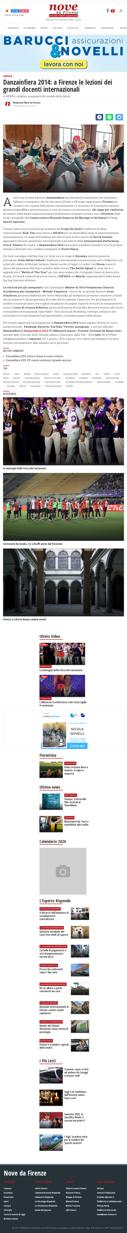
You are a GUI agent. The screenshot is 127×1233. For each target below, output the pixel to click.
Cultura (57, 28)
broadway (86, 373)
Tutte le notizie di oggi (14, 1214)
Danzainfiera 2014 (36, 330)
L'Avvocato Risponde (44, 1197)
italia (16, 373)
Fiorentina (107, 28)
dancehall (96, 377)
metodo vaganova (31, 381)
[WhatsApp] (109, 117)
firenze (6, 373)
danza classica (42, 373)
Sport (44, 28)
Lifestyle (73, 28)
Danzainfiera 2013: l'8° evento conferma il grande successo (38, 360)
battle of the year (52, 377)
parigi (56, 373)
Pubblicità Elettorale (106, 1210)
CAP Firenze (71, 1210)
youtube (11, 385)
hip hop (16, 377)
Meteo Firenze (72, 1201)
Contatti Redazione (106, 1192)
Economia (30, 28)
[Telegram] (119, 117)
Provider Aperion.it (105, 1197)
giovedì (69, 385)
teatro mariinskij (52, 381)
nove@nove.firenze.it (107, 1214)
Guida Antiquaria (43, 1210)
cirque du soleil (70, 373)
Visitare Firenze (73, 1192)
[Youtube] (112, 11)
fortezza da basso (53, 385)
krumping (69, 377)
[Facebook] (107, 11)
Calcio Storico (41, 1188)
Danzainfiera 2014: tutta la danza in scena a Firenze (34, 356)
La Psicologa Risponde (45, 1201)
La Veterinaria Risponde (46, 1205)
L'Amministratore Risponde (47, 1192)
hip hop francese (11, 381)
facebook (119, 381)
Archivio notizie (11, 1218)
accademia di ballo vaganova (78, 381)
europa (27, 373)
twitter (22, 385)
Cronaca (13, 28)
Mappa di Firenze (74, 1197)
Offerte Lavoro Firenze (76, 1188)
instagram (36, 385)
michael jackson (32, 377)
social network (104, 381)
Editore (100, 1188)
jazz (97, 373)
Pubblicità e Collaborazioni (109, 1201)
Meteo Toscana (73, 1205)
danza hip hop (112, 377)
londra (107, 373)
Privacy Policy (103, 1205)
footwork (83, 377)
